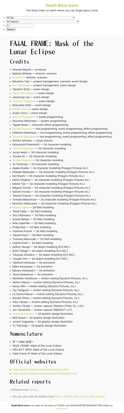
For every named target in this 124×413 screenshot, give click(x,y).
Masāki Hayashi (22, 128)
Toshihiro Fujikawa (23, 101)
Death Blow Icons (62, 5)
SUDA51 (17, 77)
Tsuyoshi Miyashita (24, 136)
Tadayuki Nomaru (23, 313)
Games (33, 389)
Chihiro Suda (20, 109)
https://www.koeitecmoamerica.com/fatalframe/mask (44, 373)
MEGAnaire (61, 408)
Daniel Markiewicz (23, 93)
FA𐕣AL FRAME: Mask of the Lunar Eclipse (79, 396)
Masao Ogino (20, 207)
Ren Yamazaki (20, 85)
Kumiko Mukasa (21, 160)
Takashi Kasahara (23, 148)
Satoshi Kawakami (23, 116)
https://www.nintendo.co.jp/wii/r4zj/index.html (40, 369)
